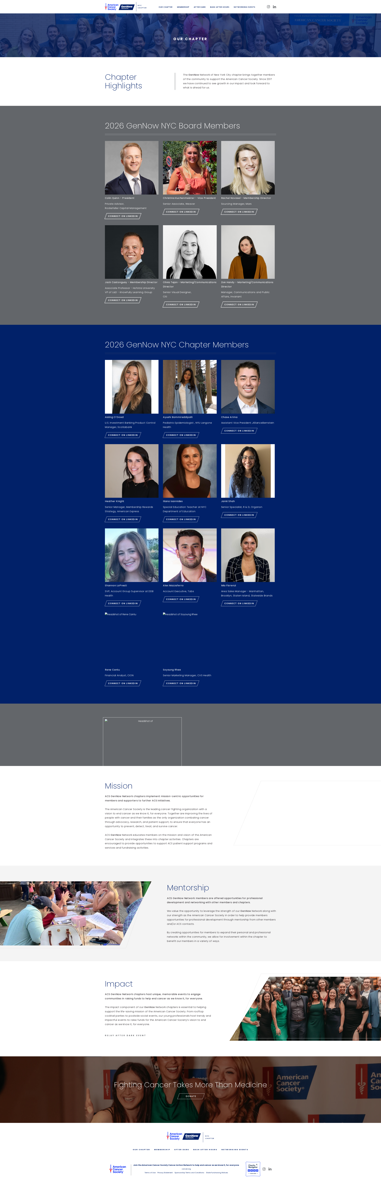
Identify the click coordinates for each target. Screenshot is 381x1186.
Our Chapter (166, 7)
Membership (183, 7)
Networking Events (244, 7)
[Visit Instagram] (268, 6)
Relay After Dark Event (125, 1035)
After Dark (200, 7)
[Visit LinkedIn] (274, 6)
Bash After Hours (219, 7)
